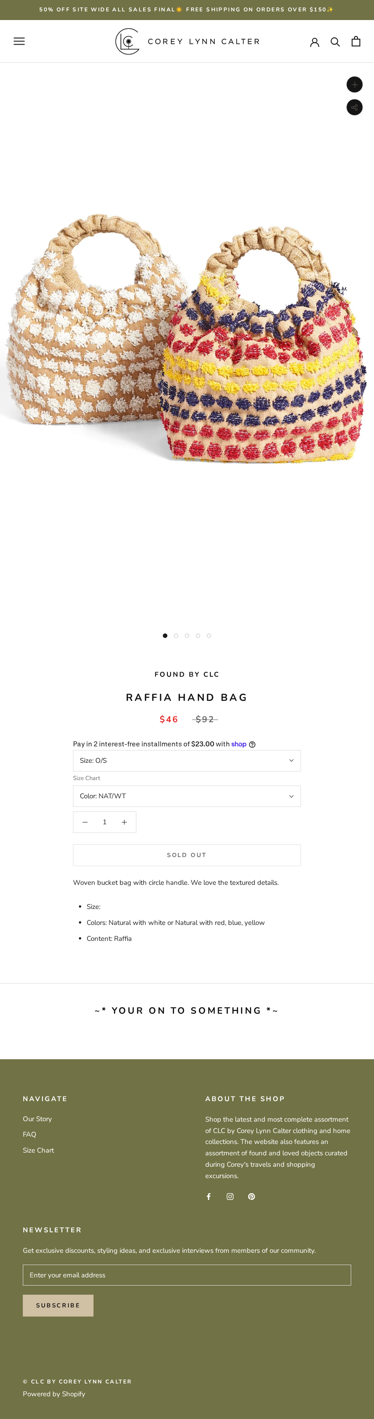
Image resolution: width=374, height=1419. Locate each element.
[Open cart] (356, 41)
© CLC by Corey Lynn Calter (77, 1381)
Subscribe (58, 1306)
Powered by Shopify (54, 1394)
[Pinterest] (251, 1196)
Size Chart (86, 778)
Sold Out (187, 855)
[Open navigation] (19, 41)
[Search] (335, 41)
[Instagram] (230, 1196)
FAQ (29, 1134)
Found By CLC (187, 674)
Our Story (37, 1118)
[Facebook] (208, 1196)
